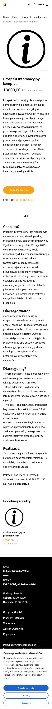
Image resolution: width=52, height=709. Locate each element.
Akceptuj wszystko (26, 688)
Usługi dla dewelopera (33, 17)
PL (29, 5)
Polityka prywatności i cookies (19, 644)
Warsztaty (9, 623)
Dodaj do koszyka (18, 190)
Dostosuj (26, 695)
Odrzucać (26, 703)
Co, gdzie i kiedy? (12, 612)
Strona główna (10, 17)
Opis (26, 215)
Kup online (9, 634)
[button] (43, 4)
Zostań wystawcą (13, 628)
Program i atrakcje (13, 617)
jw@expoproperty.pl (19, 483)
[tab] (26, 215)
